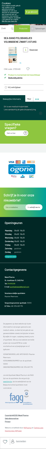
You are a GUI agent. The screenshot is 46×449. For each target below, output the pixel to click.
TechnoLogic (38, 428)
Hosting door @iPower (13, 431)
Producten (23, 28)
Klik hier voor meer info (9, 21)
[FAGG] (23, 397)
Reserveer (33, 50)
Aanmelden (21, 441)
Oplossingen (40, 28)
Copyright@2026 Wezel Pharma (16, 415)
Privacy (7, 421)
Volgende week (10, 257)
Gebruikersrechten (12, 418)
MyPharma (27, 428)
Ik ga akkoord (31, 12)
